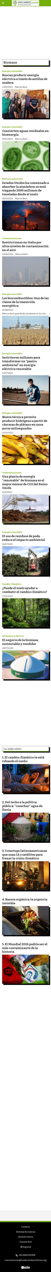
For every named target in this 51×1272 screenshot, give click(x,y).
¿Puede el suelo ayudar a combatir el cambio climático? (24, 590)
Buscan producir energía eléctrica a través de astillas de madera (24, 78)
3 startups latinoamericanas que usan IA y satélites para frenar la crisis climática (24, 854)
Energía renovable (12, 71)
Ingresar (27, 1247)
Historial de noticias (25, 1232)
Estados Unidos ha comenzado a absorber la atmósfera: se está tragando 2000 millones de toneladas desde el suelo (25, 188)
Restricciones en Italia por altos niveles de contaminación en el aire (25, 246)
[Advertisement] (25, 31)
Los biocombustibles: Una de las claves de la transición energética (25, 301)
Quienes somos (25, 1237)
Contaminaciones (11, 238)
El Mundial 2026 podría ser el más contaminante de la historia (24, 948)
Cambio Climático (11, 584)
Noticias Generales (12, 179)
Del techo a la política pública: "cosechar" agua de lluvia (22, 806)
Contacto (25, 1226)
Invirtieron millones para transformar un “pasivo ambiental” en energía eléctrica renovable (21, 363)
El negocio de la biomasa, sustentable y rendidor (20, 642)
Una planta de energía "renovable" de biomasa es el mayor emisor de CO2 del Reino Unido (25, 482)
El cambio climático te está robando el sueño (23, 759)
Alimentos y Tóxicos (13, 636)
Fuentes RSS (25, 1242)
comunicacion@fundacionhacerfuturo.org (26, 1260)
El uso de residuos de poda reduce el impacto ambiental (23, 538)
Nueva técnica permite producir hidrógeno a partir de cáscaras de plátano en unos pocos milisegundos (24, 422)
